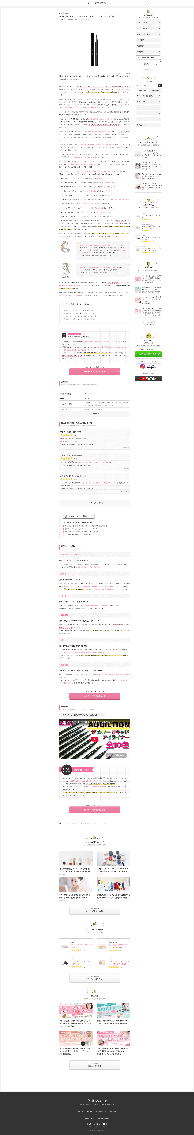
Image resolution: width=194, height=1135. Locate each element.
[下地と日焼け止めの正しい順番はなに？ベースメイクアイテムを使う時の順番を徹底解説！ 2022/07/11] (113, 1010)
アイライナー (75, 823)
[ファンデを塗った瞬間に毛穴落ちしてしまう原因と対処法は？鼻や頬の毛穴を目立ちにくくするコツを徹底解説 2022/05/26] (76, 1010)
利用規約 (89, 1111)
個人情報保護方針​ (101, 1111)
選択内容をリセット (148, 69)
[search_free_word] (160, 85)
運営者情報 (113, 1111)
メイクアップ (66, 823)
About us (80, 1111)
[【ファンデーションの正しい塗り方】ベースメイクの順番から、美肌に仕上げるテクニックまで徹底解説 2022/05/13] (76, 1038)
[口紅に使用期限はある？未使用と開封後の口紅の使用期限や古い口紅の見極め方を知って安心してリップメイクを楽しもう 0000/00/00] (113, 1038)
